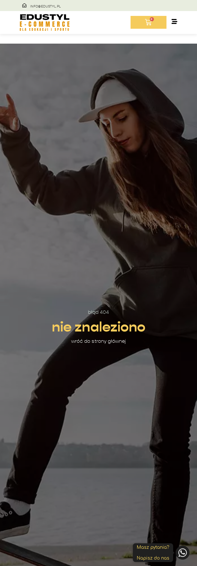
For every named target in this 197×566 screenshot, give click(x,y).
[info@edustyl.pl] (24, 5)
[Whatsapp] (183, 553)
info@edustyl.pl (45, 6)
